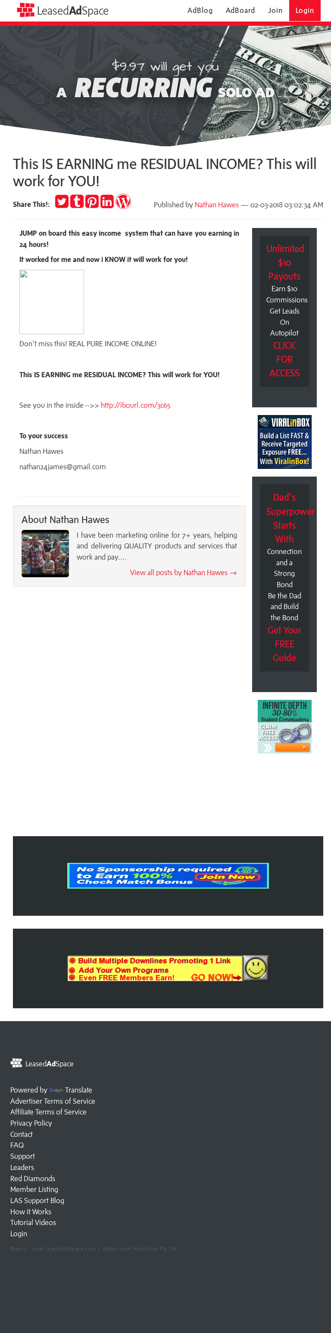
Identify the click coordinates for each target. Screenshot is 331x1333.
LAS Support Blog (37, 1200)
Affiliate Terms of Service (48, 1112)
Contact (21, 1134)
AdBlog (199, 10)
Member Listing (34, 1189)
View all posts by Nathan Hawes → (183, 572)
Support (22, 1156)
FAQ (17, 1145)
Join (275, 10)
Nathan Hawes (217, 204)
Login (305, 10)
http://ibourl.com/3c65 (135, 405)
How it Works (30, 1211)
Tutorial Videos (33, 1222)
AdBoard (240, 10)
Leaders (22, 1167)
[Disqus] (129, 714)
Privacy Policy (31, 1123)
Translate (78, 1090)
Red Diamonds (32, 1178)
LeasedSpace (71, 10)
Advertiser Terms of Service (52, 1101)
